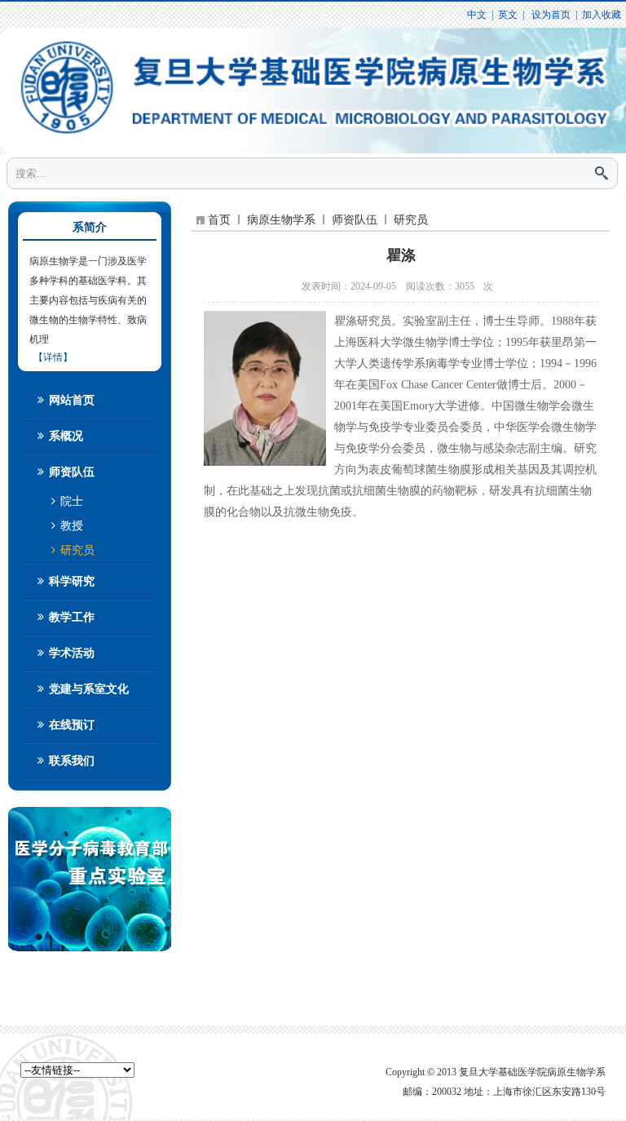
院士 (70, 501)
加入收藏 (601, 14)
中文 (477, 14)
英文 (508, 14)
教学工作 (70, 617)
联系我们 (70, 761)
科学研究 (70, 581)
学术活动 (70, 653)
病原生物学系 (281, 220)
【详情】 (53, 357)
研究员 (76, 550)
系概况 (64, 436)
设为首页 (550, 14)
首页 (219, 220)
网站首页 (70, 400)
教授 (70, 526)
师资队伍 (70, 472)
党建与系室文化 (87, 689)
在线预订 (70, 725)
